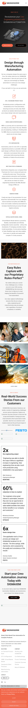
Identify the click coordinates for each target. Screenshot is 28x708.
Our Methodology (20, 656)
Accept (14, 698)
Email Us (5, 677)
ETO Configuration (6, 656)
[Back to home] (10, 3)
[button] (26, 3)
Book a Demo (14, 597)
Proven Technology (20, 659)
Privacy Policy (11, 694)
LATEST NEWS (14, 386)
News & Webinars (20, 667)
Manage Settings (14, 705)
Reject (14, 701)
